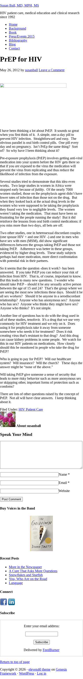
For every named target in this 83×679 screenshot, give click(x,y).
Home (13, 24)
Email (63, 483)
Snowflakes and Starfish (26, 575)
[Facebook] (3, 604)
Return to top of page (15, 662)
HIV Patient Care (31, 409)
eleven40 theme (39, 669)
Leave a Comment (51, 70)
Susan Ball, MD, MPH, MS (19, 5)
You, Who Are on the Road (28, 579)
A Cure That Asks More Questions (33, 571)
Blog (12, 44)
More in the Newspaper (25, 567)
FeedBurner (51, 650)
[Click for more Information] (41, 550)
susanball (31, 70)
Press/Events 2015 (22, 36)
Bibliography (18, 40)
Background (17, 28)
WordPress (26, 673)
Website (64, 491)
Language (16, 583)
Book (13, 32)
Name (63, 474)
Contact (14, 48)
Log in (41, 673)
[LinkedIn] (11, 604)
